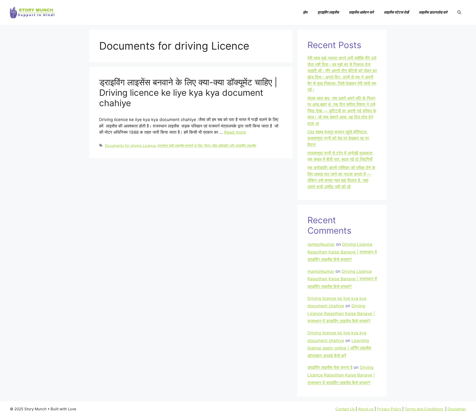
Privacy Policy (389, 409)
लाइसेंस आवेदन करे (361, 12)
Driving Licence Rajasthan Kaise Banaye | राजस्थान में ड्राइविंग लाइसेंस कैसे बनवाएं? (342, 252)
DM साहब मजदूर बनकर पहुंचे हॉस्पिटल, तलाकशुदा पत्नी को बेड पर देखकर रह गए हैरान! (338, 138)
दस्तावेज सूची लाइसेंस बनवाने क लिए (179, 145)
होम (305, 12)
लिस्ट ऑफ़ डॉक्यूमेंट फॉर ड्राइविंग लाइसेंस (230, 145)
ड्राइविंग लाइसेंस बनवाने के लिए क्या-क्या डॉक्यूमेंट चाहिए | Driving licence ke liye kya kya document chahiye (188, 92)
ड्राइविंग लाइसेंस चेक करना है (329, 367)
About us (366, 409)
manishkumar (320, 271)
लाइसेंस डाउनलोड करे (433, 12)
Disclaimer (456, 409)
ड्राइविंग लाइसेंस (328, 12)
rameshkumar (321, 244)
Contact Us (345, 409)
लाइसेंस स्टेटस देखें (396, 12)
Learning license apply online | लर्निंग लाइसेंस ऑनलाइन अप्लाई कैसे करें (339, 348)
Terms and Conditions (424, 409)
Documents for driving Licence (130, 145)
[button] (459, 12)
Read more (235, 132)
